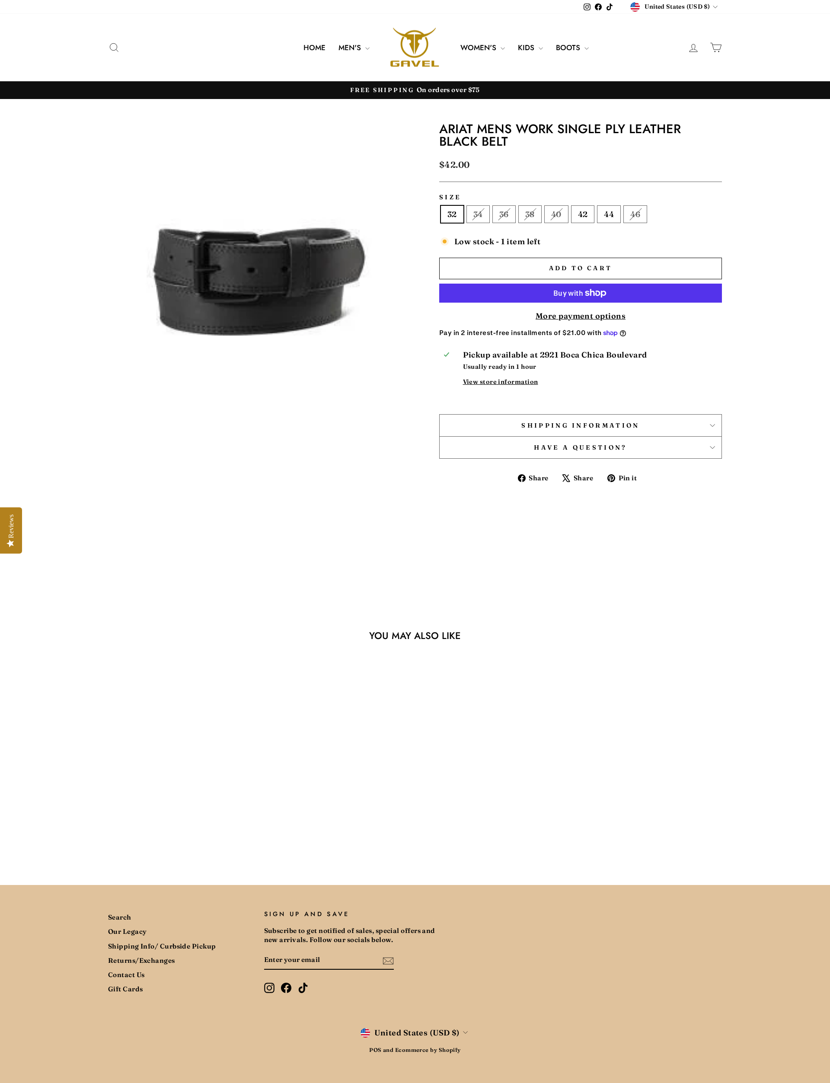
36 (504, 214)
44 (609, 214)
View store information (500, 382)
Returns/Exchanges (141, 960)
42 (583, 214)
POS (375, 1050)
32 (452, 214)
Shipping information (580, 425)
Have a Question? (580, 447)
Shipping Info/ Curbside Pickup (162, 946)
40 (556, 214)
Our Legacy (127, 931)
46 (635, 214)
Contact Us (126, 975)
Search (119, 917)
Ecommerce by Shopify (428, 1050)
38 (530, 214)
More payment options (581, 316)
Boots (569, 47)
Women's (479, 47)
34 (478, 214)
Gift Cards (125, 989)
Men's (350, 47)
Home (314, 47)
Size (450, 197)
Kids (527, 47)
